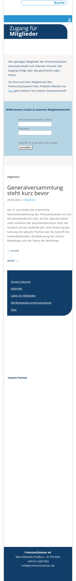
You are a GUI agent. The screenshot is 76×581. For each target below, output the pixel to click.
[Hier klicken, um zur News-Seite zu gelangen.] (40, 343)
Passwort (23, 128)
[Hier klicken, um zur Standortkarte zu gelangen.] (21, 343)
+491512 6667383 (38, 561)
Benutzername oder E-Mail (34, 119)
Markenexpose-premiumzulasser (31, 302)
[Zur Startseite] (33, 9)
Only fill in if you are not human (38, 143)
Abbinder (17, 288)
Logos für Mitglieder (23, 295)
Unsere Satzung (20, 281)
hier (10, 90)
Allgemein (13, 177)
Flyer (14, 309)
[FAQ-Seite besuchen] (59, 343)
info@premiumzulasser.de (38, 565)
